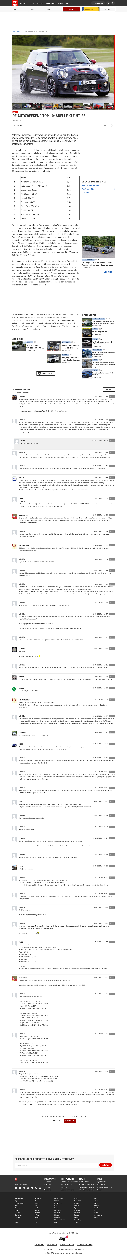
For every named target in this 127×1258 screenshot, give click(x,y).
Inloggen (56, 1121)
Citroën (17, 1217)
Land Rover (58, 1203)
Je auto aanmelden (67, 1190)
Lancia (56, 1201)
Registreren (69, 1121)
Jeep (36, 1220)
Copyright (47, 1187)
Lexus (56, 1205)
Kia (36, 1222)
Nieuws (23, 3)
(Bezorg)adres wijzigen (86, 1187)
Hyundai (37, 1213)
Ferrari (37, 1203)
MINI (76, 1198)
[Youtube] (41, 1188)
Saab (76, 1222)
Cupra (17, 1220)
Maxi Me (22, 478)
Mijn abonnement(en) (86, 1190)
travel (21, 866)
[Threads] (33, 1188)
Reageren (109, 389)
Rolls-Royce (78, 1220)
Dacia (17, 1222)
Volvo (96, 1217)
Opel (75, 1208)
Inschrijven (105, 1165)
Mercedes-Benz (59, 1220)
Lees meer (108, 272)
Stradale (22, 732)
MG (55, 1222)
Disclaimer (47, 1190)
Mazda (56, 1215)
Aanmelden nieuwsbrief (69, 1182)
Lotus (56, 1208)
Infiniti (37, 1215)
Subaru (96, 1205)
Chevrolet (18, 1215)
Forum (69, 3)
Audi (16, 1205)
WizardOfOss (23, 515)
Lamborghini (58, 1198)
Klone (21, 499)
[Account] (108, 3)
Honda (37, 1210)
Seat (95, 1198)
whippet (22, 676)
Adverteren (47, 1184)
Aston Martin (19, 1203)
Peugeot (77, 1210)
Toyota (96, 1213)
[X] (25, 1188)
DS (36, 1201)
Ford (36, 1208)
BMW (16, 1210)
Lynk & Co (57, 1210)
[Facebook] (17, 1188)
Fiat (36, 1205)
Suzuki (96, 1208)
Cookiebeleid (39, 1244)
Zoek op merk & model (90, 185)
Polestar (77, 1213)
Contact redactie (66, 1184)
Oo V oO (21, 688)
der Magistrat (24, 545)
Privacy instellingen (67, 1244)
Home (13, 31)
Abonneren (47, 1182)
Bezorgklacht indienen (86, 1184)
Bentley (17, 1208)
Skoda (96, 1201)
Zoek (71, 9)
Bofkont (22, 649)
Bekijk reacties (46, 373)
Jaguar (37, 1217)
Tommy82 (22, 838)
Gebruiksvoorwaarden (104, 1187)
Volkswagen (98, 1215)
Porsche (76, 1215)
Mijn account (101, 1182)
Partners (99, 1190)
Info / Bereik (101, 1184)
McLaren (57, 1217)
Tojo (23, 441)
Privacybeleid (52, 1244)
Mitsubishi (77, 1201)
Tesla (95, 1210)
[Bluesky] (29, 1188)
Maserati (57, 1213)
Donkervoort (39, 1198)
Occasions (50, 3)
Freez (21, 744)
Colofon (64, 1187)
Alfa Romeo (19, 1198)
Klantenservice (84, 1182)
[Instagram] (21, 1188)
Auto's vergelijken (88, 189)
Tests (32, 3)
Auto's (40, 3)
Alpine (17, 1201)
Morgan (76, 1203)
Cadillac (17, 1213)
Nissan (76, 1205)
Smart (96, 1203)
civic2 (21, 802)
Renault (76, 1217)
